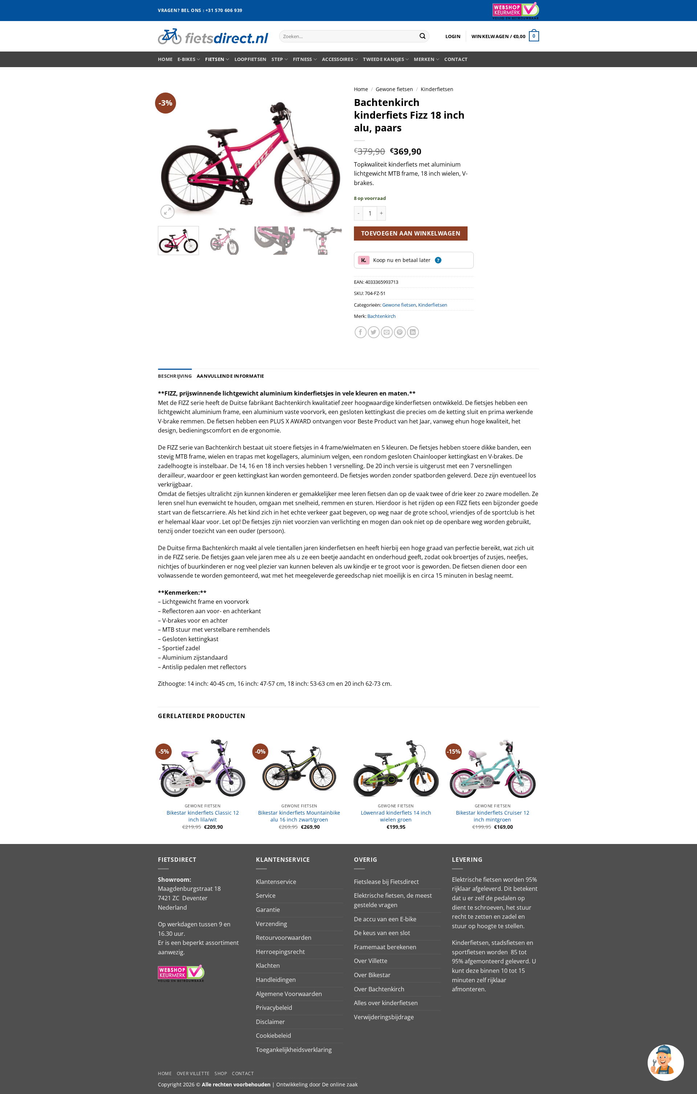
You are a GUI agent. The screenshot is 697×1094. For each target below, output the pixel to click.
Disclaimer (270, 1022)
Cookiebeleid (273, 1036)
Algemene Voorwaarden (289, 994)
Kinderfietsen (437, 89)
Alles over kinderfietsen (386, 1003)
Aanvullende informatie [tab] (230, 376)
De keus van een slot (382, 933)
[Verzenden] (422, 36)
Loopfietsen (251, 59)
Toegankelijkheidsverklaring (294, 1050)
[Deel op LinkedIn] (413, 332)
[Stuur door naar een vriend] (387, 332)
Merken (424, 59)
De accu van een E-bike (385, 919)
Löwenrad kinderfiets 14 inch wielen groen (396, 816)
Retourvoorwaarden (283, 938)
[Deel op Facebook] (361, 332)
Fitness (302, 59)
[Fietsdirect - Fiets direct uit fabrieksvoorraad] (213, 36)
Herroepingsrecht (280, 952)
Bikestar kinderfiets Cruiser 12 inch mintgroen (492, 816)
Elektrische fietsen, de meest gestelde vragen (393, 900)
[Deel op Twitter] (374, 332)
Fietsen (214, 59)
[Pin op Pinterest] (400, 332)
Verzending (271, 924)
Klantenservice (276, 882)
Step (277, 59)
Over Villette (370, 961)
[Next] (330, 151)
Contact (456, 59)
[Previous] (170, 151)
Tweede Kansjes (383, 59)
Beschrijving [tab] (175, 376)
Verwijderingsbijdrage (384, 1017)
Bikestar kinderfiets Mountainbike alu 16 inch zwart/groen (299, 816)
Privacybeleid (274, 1008)
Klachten (268, 966)
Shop (221, 1073)
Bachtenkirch (381, 316)
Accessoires (337, 59)
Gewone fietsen (394, 89)
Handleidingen (276, 980)
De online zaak (340, 1084)
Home (165, 59)
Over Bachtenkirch (379, 989)
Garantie (268, 910)
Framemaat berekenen (385, 947)
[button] (453, 36)
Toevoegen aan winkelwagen (411, 233)
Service (266, 896)
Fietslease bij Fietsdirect (386, 882)
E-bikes (186, 59)
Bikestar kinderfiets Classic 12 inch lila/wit (203, 816)
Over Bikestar (372, 975)
